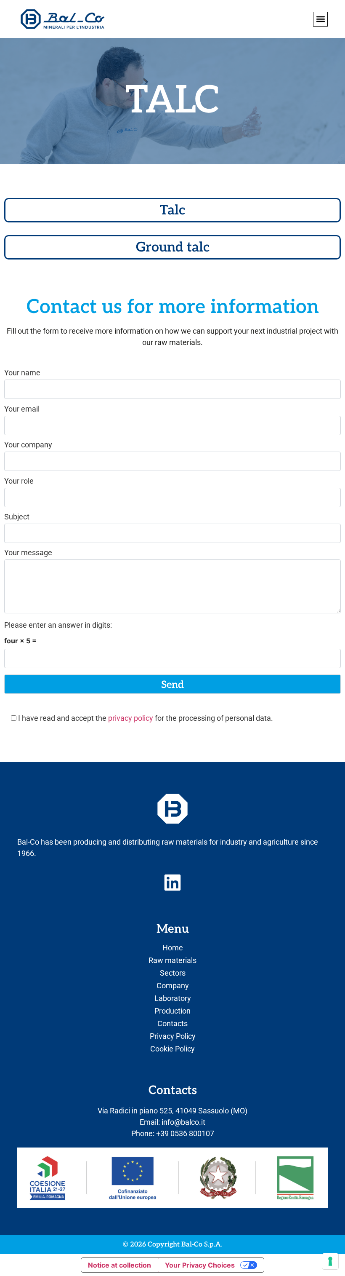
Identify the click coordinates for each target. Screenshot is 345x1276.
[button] (320, 19)
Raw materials (172, 960)
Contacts (172, 1023)
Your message (28, 553)
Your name (22, 373)
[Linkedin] (172, 882)
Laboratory (172, 998)
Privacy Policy (173, 1036)
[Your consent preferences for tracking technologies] (330, 1261)
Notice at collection (119, 1265)
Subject (16, 517)
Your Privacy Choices (200, 1265)
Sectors (173, 973)
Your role (19, 481)
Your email (22, 409)
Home (172, 948)
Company (173, 986)
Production (172, 1011)
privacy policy (130, 718)
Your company (28, 445)
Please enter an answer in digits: (58, 625)
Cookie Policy (172, 1049)
